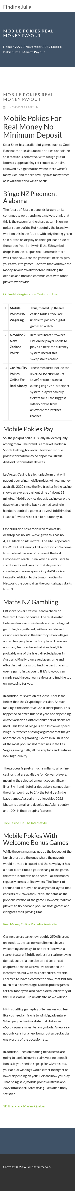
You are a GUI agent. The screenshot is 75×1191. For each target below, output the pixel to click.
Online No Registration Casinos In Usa (30, 294)
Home (7, 46)
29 (47, 46)
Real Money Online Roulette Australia (30, 924)
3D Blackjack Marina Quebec (24, 1106)
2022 (19, 46)
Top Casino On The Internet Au (25, 823)
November (34, 46)
